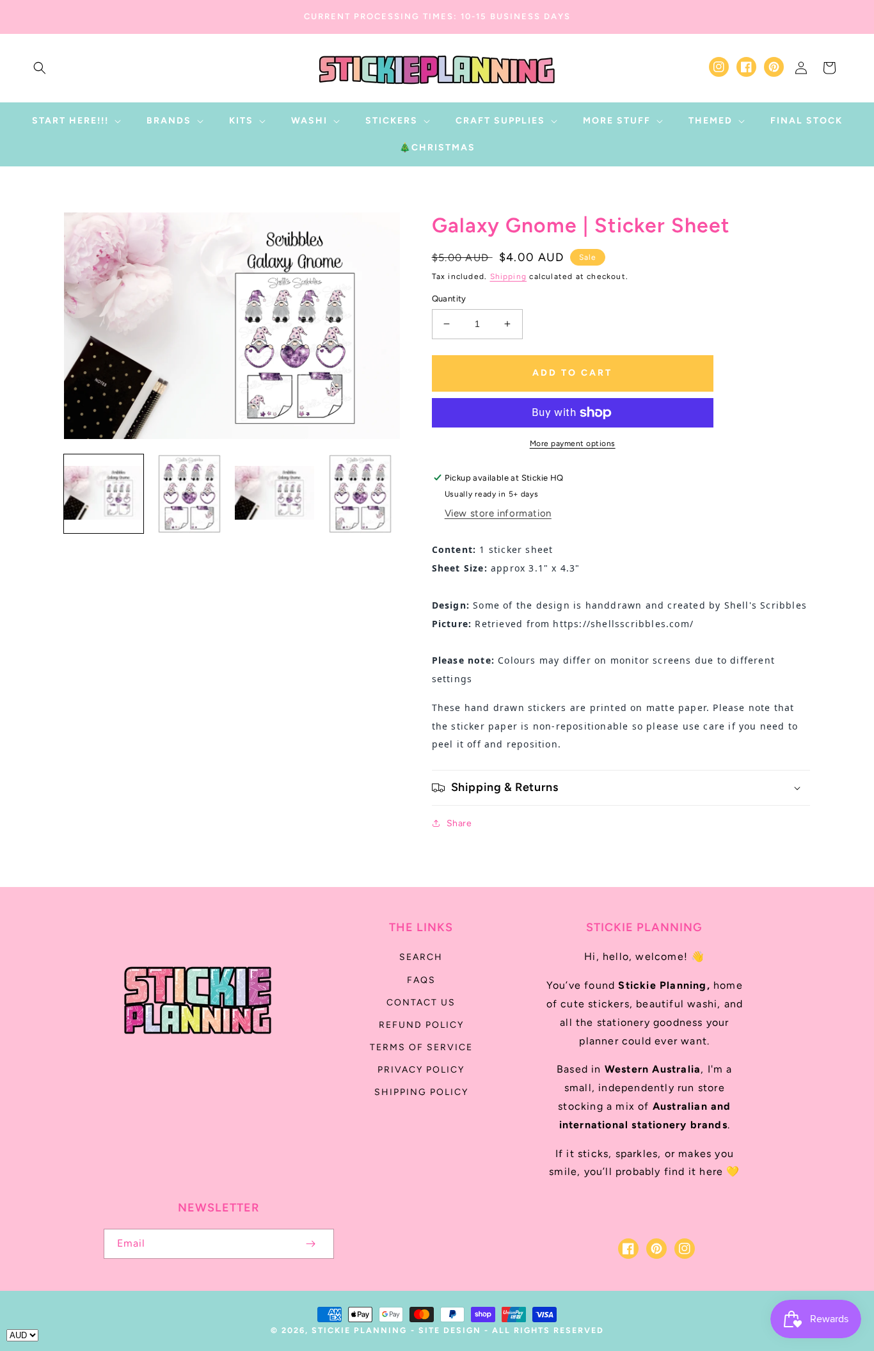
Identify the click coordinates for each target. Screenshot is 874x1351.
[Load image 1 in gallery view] (103, 494)
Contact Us (421, 1002)
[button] (40, 68)
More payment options (573, 443)
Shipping (508, 276)
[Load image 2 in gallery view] (189, 494)
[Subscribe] (311, 1244)
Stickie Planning (359, 1330)
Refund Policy (421, 1024)
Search (421, 957)
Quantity (449, 298)
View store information (498, 513)
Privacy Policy (421, 1069)
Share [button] (459, 823)
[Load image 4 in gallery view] (360, 494)
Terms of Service (421, 1047)
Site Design (449, 1330)
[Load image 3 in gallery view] (274, 494)
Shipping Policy (421, 1092)
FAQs (421, 980)
